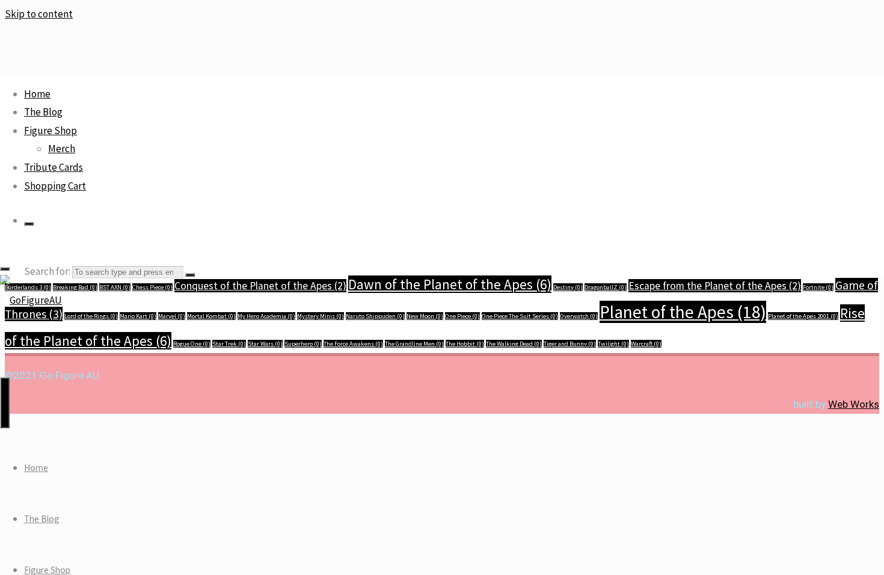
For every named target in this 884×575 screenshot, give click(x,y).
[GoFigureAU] (31, 300)
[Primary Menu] (5, 402)
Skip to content (39, 13)
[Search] (29, 224)
